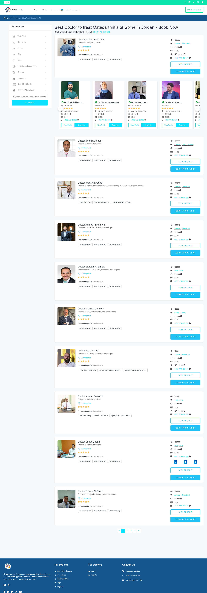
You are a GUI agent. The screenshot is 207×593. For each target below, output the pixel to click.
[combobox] (32, 36)
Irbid (176, 271)
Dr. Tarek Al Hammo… (74, 102)
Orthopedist (86, 47)
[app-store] (5, 585)
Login (59, 583)
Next (197, 108)
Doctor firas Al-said (88, 350)
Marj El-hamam (187, 145)
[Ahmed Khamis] (175, 90)
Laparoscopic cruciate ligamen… (110, 370)
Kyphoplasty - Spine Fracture (120, 416)
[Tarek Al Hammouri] (75, 90)
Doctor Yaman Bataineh (90, 396)
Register (60, 587)
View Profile (185, 64)
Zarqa (177, 313)
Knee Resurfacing (85, 416)
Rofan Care (16, 9)
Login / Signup (194, 10)
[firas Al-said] (66, 358)
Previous (60, 108)
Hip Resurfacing (115, 59)
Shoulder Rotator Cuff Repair (121, 202)
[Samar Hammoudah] (108, 90)
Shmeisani (186, 187)
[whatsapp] (195, 462)
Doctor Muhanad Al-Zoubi (91, 39)
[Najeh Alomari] (142, 90)
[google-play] (9, 585)
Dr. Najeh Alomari (139, 102)
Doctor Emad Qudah (89, 441)
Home (36, 10)
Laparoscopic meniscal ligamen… (135, 370)
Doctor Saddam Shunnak (91, 266)
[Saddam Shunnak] (66, 274)
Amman (177, 43)
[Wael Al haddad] (66, 190)
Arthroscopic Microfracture (87, 370)
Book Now (81, 125)
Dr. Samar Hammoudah (108, 102)
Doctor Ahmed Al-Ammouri (92, 224)
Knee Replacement (100, 59)
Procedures (61, 575)
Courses (54, 10)
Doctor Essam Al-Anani (90, 491)
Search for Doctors (64, 571)
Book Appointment (185, 71)
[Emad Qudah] (66, 449)
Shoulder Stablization (101, 416)
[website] (175, 462)
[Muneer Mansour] (66, 316)
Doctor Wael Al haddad (90, 182)
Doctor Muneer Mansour (91, 308)
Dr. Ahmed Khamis (173, 102)
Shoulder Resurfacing (102, 202)
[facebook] (185, 462)
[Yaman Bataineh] (66, 403)
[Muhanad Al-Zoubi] (66, 47)
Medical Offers (62, 579)
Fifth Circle (186, 43)
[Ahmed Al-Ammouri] (66, 232)
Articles (44, 10)
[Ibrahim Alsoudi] (66, 148)
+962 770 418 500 (101, 32)
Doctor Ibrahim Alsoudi (90, 140)
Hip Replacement (85, 59)
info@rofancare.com (134, 580)
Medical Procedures (71, 10)
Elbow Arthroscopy (85, 202)
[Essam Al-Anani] (66, 498)
